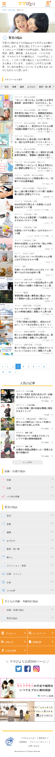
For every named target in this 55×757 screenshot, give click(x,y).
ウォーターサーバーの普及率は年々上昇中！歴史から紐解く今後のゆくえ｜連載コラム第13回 (34, 284)
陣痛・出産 (29, 433)
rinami (47, 249)
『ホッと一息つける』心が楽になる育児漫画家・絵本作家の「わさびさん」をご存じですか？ (34, 101)
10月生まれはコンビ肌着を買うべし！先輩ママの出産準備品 (34, 180)
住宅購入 (26, 318)
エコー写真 (29, 391)
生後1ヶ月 (20, 10)
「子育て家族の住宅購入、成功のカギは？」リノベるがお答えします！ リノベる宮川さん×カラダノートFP (33, 323)
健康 (22, 86)
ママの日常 (38, 279)
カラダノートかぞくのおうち (40, 327)
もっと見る (27, 462)
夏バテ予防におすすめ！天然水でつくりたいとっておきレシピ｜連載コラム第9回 (34, 349)
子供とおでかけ (29, 136)
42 (9, 371)
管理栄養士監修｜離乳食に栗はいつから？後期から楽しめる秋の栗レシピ (33, 297)
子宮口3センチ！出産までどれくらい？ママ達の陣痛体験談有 (32, 437)
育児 (7, 86)
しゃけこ (47, 223)
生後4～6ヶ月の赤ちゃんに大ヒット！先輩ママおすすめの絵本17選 (34, 271)
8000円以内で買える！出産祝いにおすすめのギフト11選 (33, 206)
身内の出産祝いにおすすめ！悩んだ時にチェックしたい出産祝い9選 (34, 245)
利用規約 (23, 742)
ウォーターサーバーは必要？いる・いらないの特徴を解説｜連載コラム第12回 (34, 310)
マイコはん (46, 184)
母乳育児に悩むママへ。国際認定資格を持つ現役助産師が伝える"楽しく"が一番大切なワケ (34, 114)
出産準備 (26, 175)
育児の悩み (11, 10)
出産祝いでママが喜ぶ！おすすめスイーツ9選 (34, 232)
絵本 (24, 266)
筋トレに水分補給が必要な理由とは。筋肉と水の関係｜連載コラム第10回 (34, 336)
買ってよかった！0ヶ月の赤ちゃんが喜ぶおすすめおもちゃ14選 (33, 258)
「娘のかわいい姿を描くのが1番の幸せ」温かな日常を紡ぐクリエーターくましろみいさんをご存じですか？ (34, 141)
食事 (14, 86)
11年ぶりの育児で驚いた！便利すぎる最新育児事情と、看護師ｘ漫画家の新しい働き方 (34, 154)
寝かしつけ (41, 162)
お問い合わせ (33, 746)
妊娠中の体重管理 (29, 331)
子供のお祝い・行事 (30, 201)
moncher (47, 197)
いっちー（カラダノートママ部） (38, 210)
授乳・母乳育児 (43, 110)
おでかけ (31, 86)
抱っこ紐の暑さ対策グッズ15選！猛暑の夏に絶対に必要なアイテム (34, 193)
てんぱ (47, 262)
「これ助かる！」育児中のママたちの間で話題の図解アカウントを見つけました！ (34, 128)
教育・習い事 (45, 86)
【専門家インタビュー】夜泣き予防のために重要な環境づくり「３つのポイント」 (34, 167)
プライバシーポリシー (38, 742)
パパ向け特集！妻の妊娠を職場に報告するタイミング (34, 409)
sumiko (47, 301)
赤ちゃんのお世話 (29, 97)
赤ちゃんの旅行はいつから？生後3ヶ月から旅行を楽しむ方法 (33, 423)
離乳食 (26, 292)
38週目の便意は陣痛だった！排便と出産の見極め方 (34, 451)
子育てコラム (43, 419)
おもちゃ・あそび (28, 253)
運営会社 (42, 738)
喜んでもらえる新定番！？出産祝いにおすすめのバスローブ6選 (34, 219)
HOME (4, 10)
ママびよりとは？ (28, 738)
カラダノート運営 (44, 105)
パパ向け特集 (30, 405)
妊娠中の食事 (28, 279)
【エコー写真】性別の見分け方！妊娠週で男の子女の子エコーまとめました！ (34, 396)
